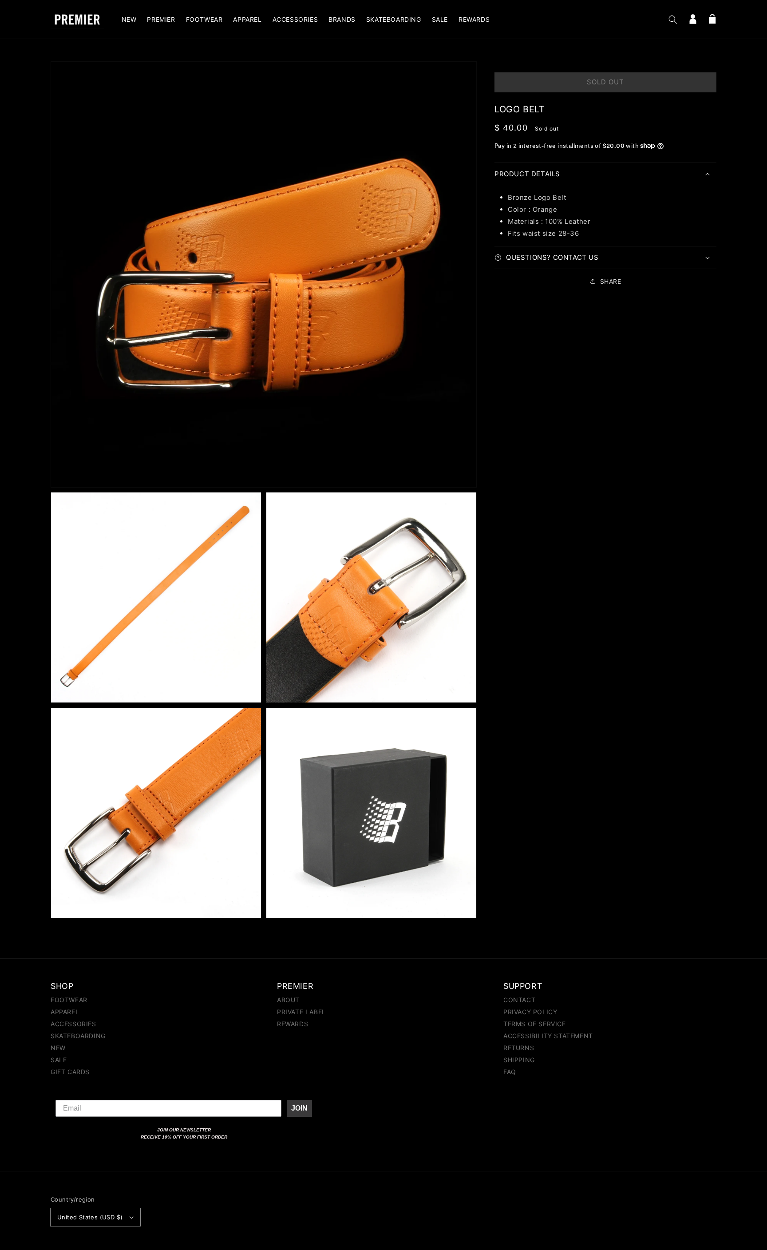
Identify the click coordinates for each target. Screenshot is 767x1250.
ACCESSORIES (73, 1024)
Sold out (605, 82)
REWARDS (292, 1024)
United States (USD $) (90, 1217)
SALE (59, 1059)
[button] (673, 19)
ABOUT (288, 1000)
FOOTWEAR (69, 1000)
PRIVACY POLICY (530, 1012)
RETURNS (518, 1048)
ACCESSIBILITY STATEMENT (548, 1036)
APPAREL (65, 1012)
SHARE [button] (610, 281)
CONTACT (519, 1000)
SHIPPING (519, 1059)
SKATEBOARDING (78, 1036)
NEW (58, 1048)
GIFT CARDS (70, 1071)
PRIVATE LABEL (301, 1012)
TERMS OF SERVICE (534, 1024)
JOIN (299, 1108)
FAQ (509, 1071)
